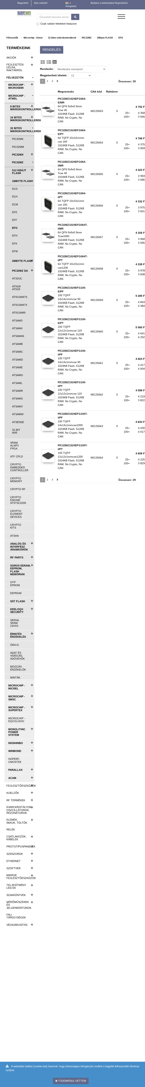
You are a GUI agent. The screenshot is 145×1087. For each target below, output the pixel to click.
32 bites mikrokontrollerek (62, 37)
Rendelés (51, 50)
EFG (120, 37)
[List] (49, 62)
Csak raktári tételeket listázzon (58, 23)
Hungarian (71, 6)
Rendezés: (47, 68)
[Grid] (42, 62)
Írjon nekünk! (40, 3)
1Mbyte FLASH (105, 37)
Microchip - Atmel (33, 37)
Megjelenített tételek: (53, 75)
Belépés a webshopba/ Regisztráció (109, 3)
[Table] (54, 62)
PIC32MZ (86, 37)
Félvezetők (12, 37)
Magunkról (22, 3)
